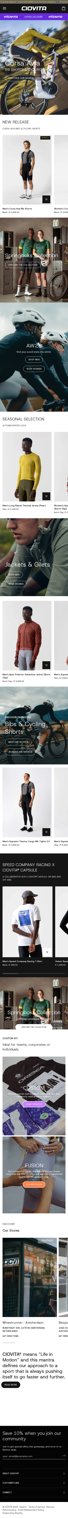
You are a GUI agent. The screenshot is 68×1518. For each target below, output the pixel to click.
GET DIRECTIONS (11, 1336)
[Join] (62, 1455)
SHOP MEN (34, 359)
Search (23, 1507)
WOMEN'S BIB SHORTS (20, 752)
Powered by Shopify (12, 1513)
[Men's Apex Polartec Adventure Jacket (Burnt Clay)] (27, 635)
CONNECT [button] (7, 1492)
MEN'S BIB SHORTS (18, 742)
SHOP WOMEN (34, 369)
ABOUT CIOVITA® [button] (11, 1473)
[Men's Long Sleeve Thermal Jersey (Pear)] (27, 466)
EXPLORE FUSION (34, 1184)
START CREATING (34, 1104)
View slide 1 (54, 1024)
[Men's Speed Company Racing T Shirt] (28, 921)
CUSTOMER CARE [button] (11, 1483)
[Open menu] (7, 8)
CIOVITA (8, 1507)
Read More (10, 1384)
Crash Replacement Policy (31, 1510)
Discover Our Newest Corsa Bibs (28, 78)
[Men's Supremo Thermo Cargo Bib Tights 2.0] (27, 802)
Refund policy (9, 1510)
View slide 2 (58, 1024)
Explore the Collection (22, 265)
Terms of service (36, 1507)
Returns (50, 1507)
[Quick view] (46, 199)
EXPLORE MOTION (34, 1010)
